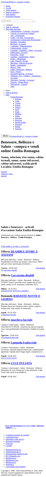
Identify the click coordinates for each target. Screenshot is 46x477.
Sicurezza (9, 444)
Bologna (18, 99)
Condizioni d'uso (12, 437)
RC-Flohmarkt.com (13, 456)
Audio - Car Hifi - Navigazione (22, 38)
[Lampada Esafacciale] (10, 337)
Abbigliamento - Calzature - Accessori (24, 31)
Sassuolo (18, 129)
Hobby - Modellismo (18, 59)
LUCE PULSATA (21, 363)
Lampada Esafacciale (24, 342)
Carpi (17, 101)
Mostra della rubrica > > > (24, 427)
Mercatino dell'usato (13, 29)
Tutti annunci (10, 14)
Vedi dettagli (40, 268)
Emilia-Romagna (16, 97)
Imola (17, 112)
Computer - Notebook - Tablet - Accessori (26, 50)
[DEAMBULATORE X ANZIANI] (15, 247)
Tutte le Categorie (12, 27)
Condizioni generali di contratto (17, 435)
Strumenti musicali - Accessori (21, 74)
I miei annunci (11, 10)
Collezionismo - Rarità (18, 48)
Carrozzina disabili (22, 275)
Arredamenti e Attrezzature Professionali (25, 40)
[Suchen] (34, 21)
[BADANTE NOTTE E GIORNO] (15, 291)
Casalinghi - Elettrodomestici (21, 46)
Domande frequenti (13, 17)
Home (8, 6)
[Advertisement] (23, 200)
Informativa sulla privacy (15, 439)
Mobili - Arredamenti (18, 65)
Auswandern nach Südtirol (16, 467)
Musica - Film (15, 67)
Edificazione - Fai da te (19, 53)
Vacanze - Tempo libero (19, 82)
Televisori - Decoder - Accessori (22, 80)
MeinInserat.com (12, 460)
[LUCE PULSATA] (9, 358)
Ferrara (17, 108)
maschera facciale (21, 319)
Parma (17, 116)
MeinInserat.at (11, 458)
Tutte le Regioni (12, 93)
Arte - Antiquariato (17, 36)
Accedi (8, 8)
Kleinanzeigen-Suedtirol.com (16, 454)
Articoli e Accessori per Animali (22, 33)
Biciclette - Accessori (18, 44)
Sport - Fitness (15, 72)
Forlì (17, 110)
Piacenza (18, 118)
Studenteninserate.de (13, 450)
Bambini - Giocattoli (18, 42)
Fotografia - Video (17, 55)
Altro (12, 87)
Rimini (17, 127)
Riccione (18, 125)
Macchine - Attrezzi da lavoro (21, 63)
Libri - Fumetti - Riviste (19, 61)
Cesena (18, 103)
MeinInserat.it (11, 462)
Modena (18, 114)
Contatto (9, 446)
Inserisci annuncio (12, 12)
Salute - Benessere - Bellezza (21, 70)
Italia (7, 95)
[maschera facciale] (8, 315)
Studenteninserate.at (13, 452)
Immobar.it (10, 465)
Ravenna (18, 120)
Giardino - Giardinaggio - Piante (22, 57)
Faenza (17, 105)
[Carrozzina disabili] (9, 270)
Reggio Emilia (20, 122)
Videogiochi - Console (18, 84)
